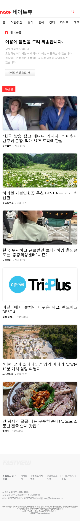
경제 (52, 22)
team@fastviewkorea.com (53, 498)
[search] (73, 11)
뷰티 (30, 22)
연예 (41, 22)
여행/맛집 (17, 22)
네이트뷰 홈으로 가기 (20, 72)
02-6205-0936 (13, 498)
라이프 (64, 22)
